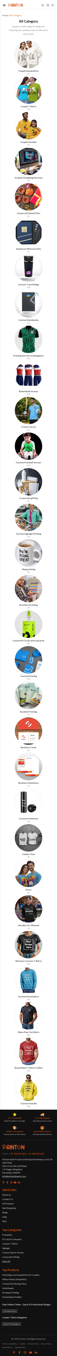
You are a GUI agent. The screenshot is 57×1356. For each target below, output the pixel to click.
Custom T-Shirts (10, 1243)
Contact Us (7, 1199)
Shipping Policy (20, 1347)
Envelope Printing (10, 1292)
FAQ (4, 1221)
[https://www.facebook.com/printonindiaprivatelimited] (19, 1352)
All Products (8, 1203)
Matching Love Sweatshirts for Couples (20, 1275)
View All (6, 1261)
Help (4, 1216)
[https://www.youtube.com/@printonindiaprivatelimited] (30, 1352)
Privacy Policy (33, 1344)
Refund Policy (7, 1347)
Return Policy (46, 1344)
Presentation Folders (12, 1297)
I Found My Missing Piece (14, 1283)
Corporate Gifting (10, 1257)
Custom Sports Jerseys (13, 1252)
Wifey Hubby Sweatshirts (14, 1279)
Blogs (5, 1212)
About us (6, 1194)
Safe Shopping (9, 1208)
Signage (6, 1248)
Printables (7, 1234)
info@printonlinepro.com (14, 1176)
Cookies (23, 1344)
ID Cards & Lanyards (12, 1239)
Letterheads (8, 1288)
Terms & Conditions (9, 1344)
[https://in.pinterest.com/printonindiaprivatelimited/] (14, 1352)
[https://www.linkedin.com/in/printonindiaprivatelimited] (36, 1352)
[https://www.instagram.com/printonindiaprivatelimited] (25, 1352)
